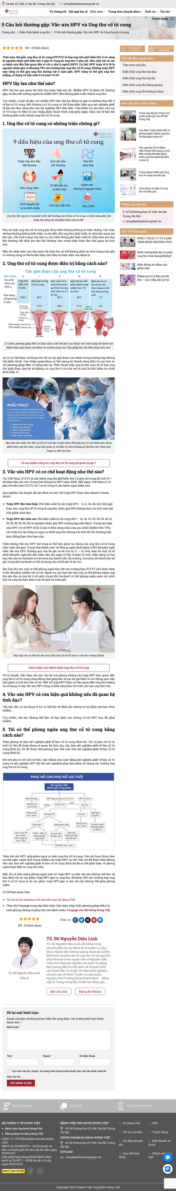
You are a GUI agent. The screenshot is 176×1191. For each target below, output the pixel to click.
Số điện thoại (87, 1056)
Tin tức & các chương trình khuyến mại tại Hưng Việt (40, 899)
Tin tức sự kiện (132, 1132)
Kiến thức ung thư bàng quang (142, 84)
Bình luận (13, 1027)
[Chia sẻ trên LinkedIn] (100, 920)
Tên (10, 1056)
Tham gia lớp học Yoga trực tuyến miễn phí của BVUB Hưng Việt (154, 116)
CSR (154, 1123)
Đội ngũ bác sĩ (78, 11)
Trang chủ (8, 32)
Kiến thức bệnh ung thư (34, 32)
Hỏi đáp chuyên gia (131, 1142)
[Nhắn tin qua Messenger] (168, 1157)
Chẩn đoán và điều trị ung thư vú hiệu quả (153, 190)
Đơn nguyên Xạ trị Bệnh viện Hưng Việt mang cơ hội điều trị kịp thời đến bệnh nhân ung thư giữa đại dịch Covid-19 (154, 154)
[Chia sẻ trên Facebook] (75, 920)
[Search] (171, 18)
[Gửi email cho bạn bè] (88, 920)
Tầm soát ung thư (134, 65)
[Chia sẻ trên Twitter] (81, 920)
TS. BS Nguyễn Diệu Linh (24, 973)
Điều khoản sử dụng (159, 1142)
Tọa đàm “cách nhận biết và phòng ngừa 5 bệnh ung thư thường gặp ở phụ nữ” (154, 133)
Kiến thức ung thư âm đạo (140, 71)
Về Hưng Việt (131, 1123)
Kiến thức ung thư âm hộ (139, 78)
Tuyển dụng (160, 18)
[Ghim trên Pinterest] (94, 920)
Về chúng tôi (57, 11)
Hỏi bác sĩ (76, 1105)
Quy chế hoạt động (129, 1155)
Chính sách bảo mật (160, 1155)
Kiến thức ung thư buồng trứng (143, 91)
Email (47, 1056)
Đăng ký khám (90, 991)
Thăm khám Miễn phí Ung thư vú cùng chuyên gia (154, 173)
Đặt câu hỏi (59, 991)
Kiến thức (96, 11)
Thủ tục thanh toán (139, 1105)
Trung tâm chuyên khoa (124, 11)
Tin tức (165, 11)
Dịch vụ (150, 11)
